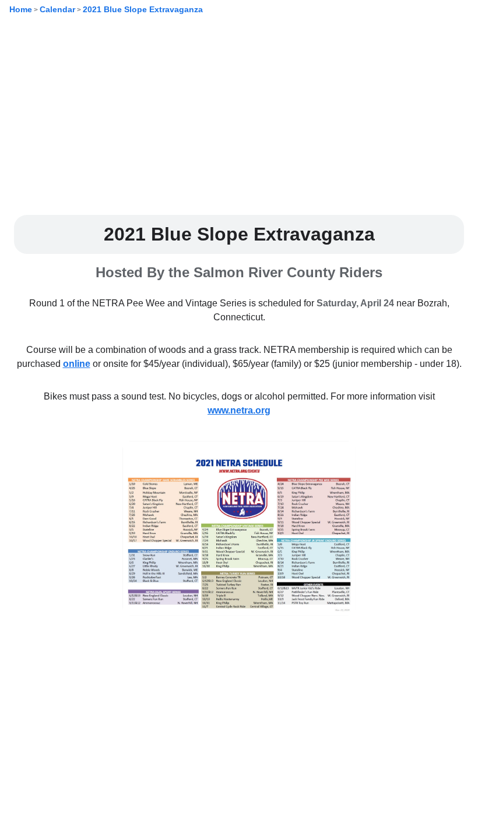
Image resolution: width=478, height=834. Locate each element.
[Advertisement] (239, 124)
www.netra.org (239, 410)
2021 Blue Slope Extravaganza (143, 9)
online (76, 364)
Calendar (57, 9)
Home (20, 9)
